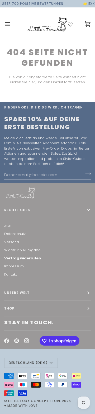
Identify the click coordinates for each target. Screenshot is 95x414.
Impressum (14, 266)
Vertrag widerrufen (22, 258)
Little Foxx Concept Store (34, 401)
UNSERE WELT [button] (17, 292)
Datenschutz (15, 233)
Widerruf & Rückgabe (22, 249)
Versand (11, 242)
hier (31, 82)
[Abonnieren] (86, 174)
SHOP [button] (9, 308)
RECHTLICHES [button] (17, 210)
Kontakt (10, 274)
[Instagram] (26, 340)
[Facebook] (6, 340)
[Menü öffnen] (12, 24)
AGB (7, 225)
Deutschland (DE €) (28, 362)
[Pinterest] (16, 340)
